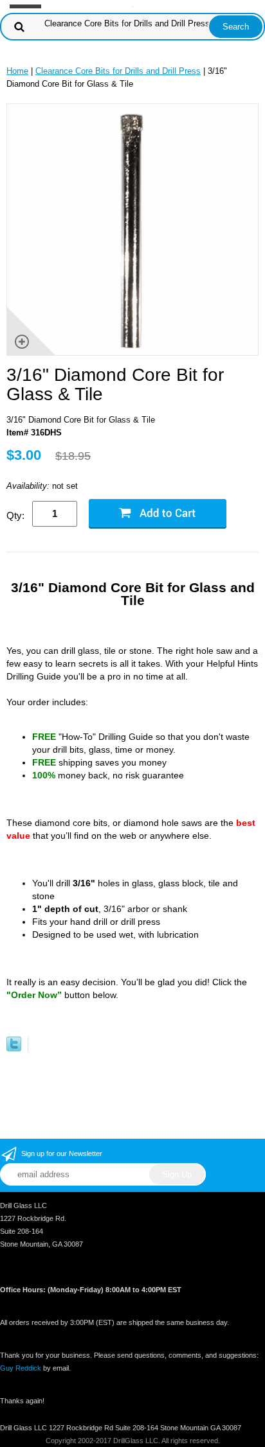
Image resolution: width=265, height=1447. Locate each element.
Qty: (15, 515)
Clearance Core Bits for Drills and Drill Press (118, 71)
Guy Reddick (20, 1368)
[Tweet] (13, 1048)
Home (17, 71)
